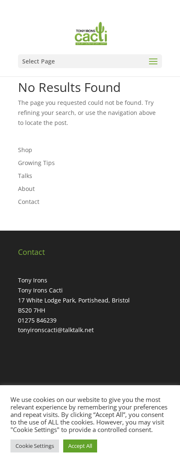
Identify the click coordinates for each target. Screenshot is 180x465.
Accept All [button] (80, 446)
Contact (28, 202)
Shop (25, 150)
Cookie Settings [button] (34, 446)
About (26, 189)
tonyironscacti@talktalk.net (56, 330)
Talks (25, 176)
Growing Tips (36, 163)
